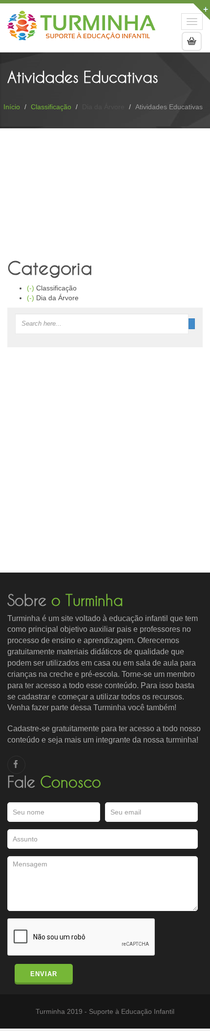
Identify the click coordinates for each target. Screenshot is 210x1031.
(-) (31, 288)
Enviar (43, 974)
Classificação (51, 107)
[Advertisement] (105, 467)
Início (11, 107)
